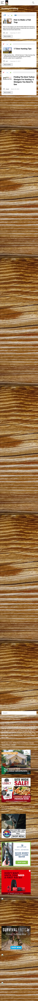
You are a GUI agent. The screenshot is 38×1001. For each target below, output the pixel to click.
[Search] (33, 2)
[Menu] (2, 2)
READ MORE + (8, 36)
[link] (13, 815)
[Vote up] (11, 15)
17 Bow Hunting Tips (22, 49)
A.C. (7, 33)
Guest (7, 89)
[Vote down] (8, 15)
